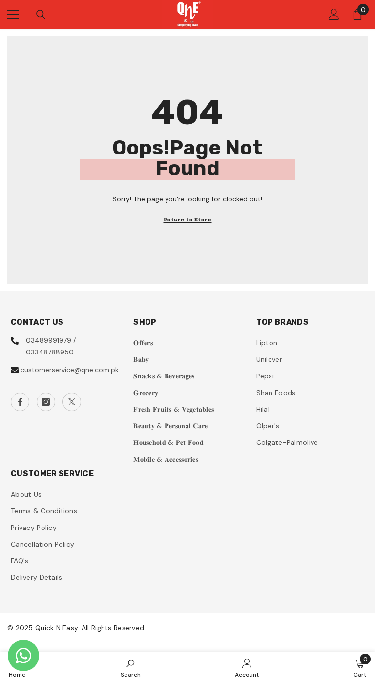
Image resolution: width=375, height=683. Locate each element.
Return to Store (187, 219)
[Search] (41, 15)
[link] (131, 667)
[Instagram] (46, 402)
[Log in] (334, 14)
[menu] (13, 14)
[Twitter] (71, 402)
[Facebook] (20, 402)
